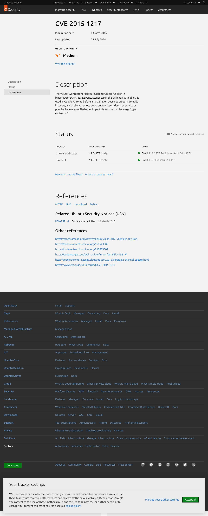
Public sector (92, 446)
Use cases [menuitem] (74, 2)
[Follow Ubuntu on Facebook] (152, 465)
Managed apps (63, 328)
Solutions (9, 438)
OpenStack (10, 305)
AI (56, 438)
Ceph (7, 313)
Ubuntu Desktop (14, 368)
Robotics (9, 344)
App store (60, 352)
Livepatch (96, 9)
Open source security (129, 438)
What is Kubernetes (66, 321)
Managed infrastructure (18, 328)
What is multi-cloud (152, 383)
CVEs (136, 9)
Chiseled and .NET (114, 407)
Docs (106, 313)
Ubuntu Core (11, 360)
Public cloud (173, 383)
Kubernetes (11, 321)
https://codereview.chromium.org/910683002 (81, 249)
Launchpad (80, 204)
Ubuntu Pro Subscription (69, 430)
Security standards (117, 9)
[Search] (204, 2)
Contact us (13, 465)
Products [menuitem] (58, 2)
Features (60, 360)
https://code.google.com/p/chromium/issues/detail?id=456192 (91, 254)
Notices (148, 9)
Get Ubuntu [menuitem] (124, 2)
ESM (83, 9)
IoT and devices (152, 438)
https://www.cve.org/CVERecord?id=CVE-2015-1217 (85, 264)
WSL (81, 414)
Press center (125, 464)
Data (62, 438)
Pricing (103, 422)
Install (58, 305)
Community (93, 344)
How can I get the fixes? (69, 174)
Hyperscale (61, 375)
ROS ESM (60, 344)
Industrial (77, 446)
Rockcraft (163, 407)
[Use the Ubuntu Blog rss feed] (194, 465)
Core (90, 414)
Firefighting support (136, 422)
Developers (81, 368)
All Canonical (189, 2)
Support (69, 305)
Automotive (62, 446)
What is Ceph (63, 313)
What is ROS (76, 344)
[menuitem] (192, 2)
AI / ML (8, 336)
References (14, 92)
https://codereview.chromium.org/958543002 (81, 244)
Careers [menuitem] (140, 2)
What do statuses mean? (99, 174)
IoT (6, 352)
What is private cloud (99, 383)
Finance (115, 446)
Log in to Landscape (126, 399)
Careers (88, 464)
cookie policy (73, 505)
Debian (94, 204)
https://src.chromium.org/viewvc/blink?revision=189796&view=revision (96, 238)
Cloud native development (179, 438)
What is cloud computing (69, 383)
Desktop (60, 414)
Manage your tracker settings (162, 499)
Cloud (7, 383)
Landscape (10, 399)
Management (100, 352)
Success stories (77, 360)
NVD (68, 204)
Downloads (10, 414)
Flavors (95, 368)
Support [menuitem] (89, 2)
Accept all (190, 499)
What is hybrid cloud (126, 383)
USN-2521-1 (62, 221)
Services (93, 360)
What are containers (66, 407)
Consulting (94, 313)
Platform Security (65, 9)
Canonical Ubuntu (13, 2)
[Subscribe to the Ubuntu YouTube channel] (177, 465)
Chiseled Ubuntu (91, 407)
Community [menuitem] (105, 2)
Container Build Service (141, 407)
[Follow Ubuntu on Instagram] (168, 465)
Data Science (78, 336)
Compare (88, 399)
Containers (10, 407)
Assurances (164, 9)
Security (9, 391)
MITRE (59, 204)
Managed (79, 313)
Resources (120, 321)
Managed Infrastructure (100, 438)
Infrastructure (76, 438)
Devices (118, 430)
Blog (98, 464)
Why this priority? (65, 63)
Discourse (115, 422)
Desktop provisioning (99, 430)
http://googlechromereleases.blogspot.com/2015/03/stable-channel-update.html (102, 259)
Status (11, 86)
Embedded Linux (79, 352)
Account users (87, 422)
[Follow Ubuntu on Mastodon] (143, 465)
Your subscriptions (65, 422)
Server (72, 414)
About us (60, 464)
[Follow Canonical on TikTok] (185, 465)
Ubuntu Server (12, 375)
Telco (105, 446)
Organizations (63, 368)
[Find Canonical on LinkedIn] (160, 465)
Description (14, 81)
